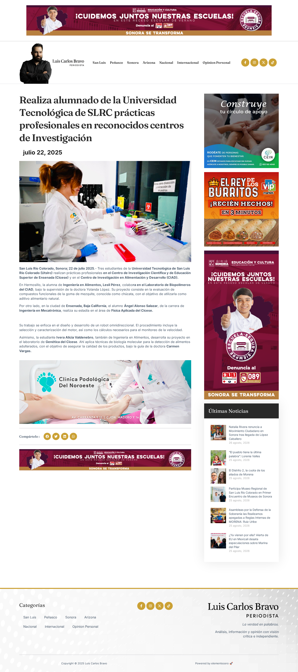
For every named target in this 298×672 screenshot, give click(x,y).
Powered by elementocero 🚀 (214, 663)
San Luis (99, 62)
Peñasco (116, 62)
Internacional (188, 62)
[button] (47, 436)
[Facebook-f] (245, 62)
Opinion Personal (216, 62)
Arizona (149, 62)
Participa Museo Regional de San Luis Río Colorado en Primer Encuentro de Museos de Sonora (250, 492)
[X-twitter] (263, 62)
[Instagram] (254, 62)
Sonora (133, 62)
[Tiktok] (273, 62)
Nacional (166, 62)
